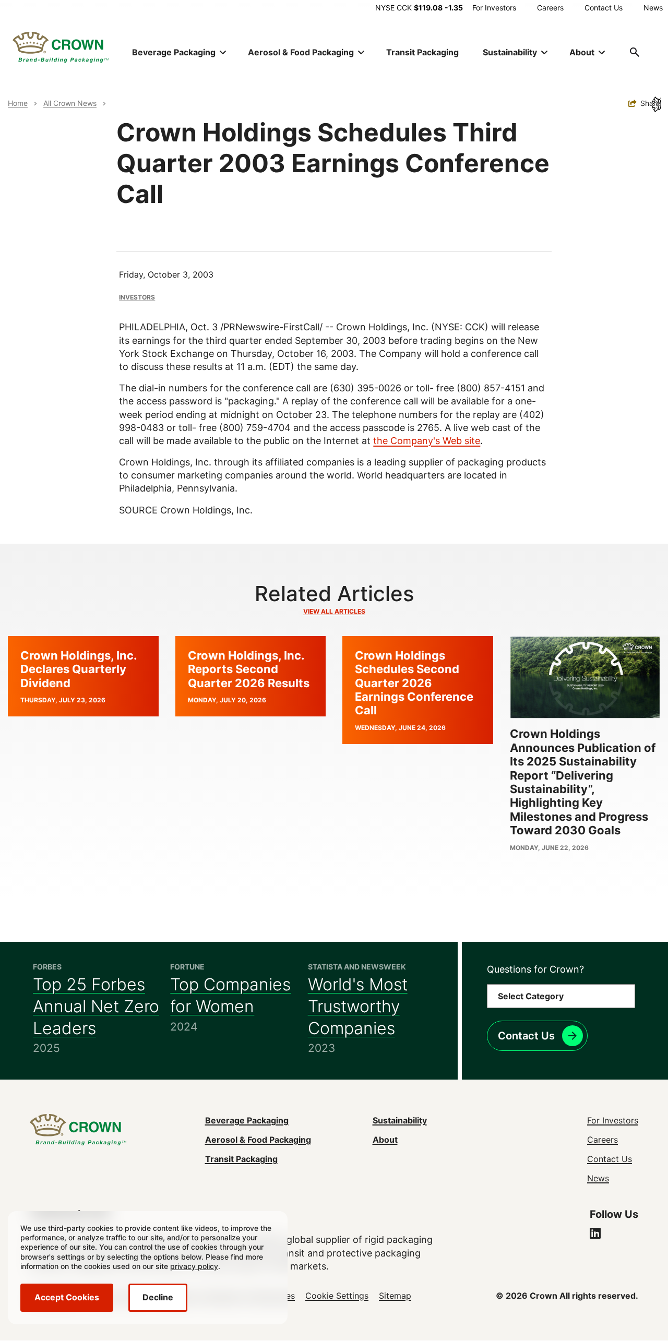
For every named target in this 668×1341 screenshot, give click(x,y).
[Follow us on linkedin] (595, 1234)
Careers (550, 7)
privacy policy (194, 1266)
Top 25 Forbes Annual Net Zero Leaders (96, 1006)
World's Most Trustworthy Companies (358, 1006)
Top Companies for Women (230, 995)
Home (18, 103)
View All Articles (334, 611)
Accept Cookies (66, 1297)
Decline (157, 1297)
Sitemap (395, 1295)
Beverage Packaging (247, 1120)
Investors (137, 297)
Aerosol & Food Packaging (258, 1139)
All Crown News (70, 103)
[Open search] (634, 52)
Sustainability (400, 1120)
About (385, 1139)
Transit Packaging (422, 52)
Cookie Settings (336, 1295)
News (653, 7)
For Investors (494, 7)
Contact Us (603, 7)
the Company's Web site (426, 440)
